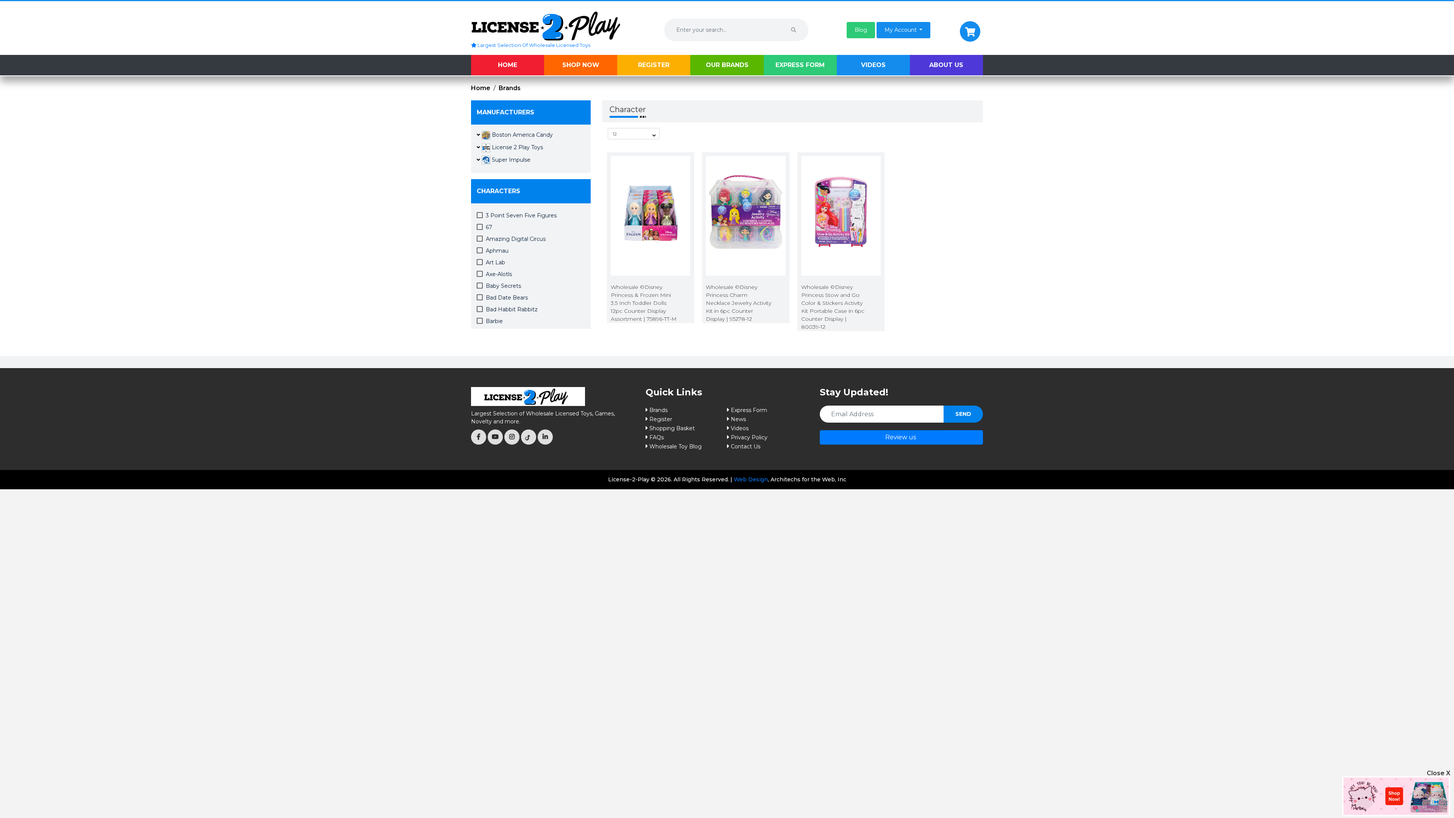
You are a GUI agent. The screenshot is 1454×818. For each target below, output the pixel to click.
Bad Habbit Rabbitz (512, 309)
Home (507, 65)
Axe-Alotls (499, 274)
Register (653, 65)
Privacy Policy (749, 437)
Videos (873, 65)
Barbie (494, 321)
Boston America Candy (521, 134)
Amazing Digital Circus (516, 239)
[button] (861, 30)
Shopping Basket (672, 428)
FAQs (656, 437)
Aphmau (497, 250)
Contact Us (745, 446)
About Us (946, 65)
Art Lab (495, 262)
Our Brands (727, 65)
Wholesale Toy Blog (675, 446)
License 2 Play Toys (516, 147)
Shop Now (580, 65)
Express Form (800, 65)
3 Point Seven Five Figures (521, 215)
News (738, 419)
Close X (1438, 773)
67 (489, 227)
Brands (510, 88)
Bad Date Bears (507, 297)
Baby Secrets (503, 286)
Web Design (751, 479)
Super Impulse (510, 159)
